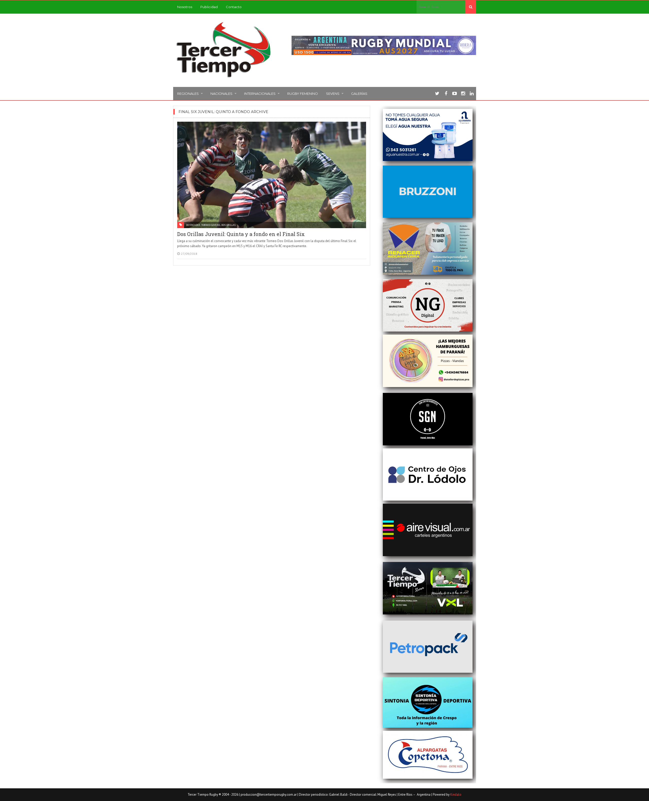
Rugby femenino (302, 94)
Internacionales (260, 94)
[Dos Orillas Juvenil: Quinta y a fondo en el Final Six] (271, 175)
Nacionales (221, 94)
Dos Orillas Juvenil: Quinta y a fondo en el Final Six (241, 234)
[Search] (470, 6)
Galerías (359, 94)
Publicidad (209, 7)
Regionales (188, 94)
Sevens (332, 94)
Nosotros (184, 7)
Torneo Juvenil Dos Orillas (218, 225)
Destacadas (193, 225)
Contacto (234, 7)
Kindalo (455, 794)
